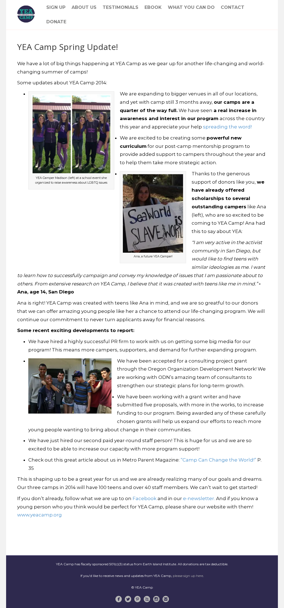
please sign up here (188, 576)
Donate (56, 21)
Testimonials (120, 7)
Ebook (153, 7)
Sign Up (55, 7)
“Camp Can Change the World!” (218, 460)
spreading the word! (227, 127)
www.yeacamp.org (39, 515)
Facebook (145, 498)
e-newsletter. (199, 498)
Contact (232, 7)
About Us (84, 7)
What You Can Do (191, 7)
